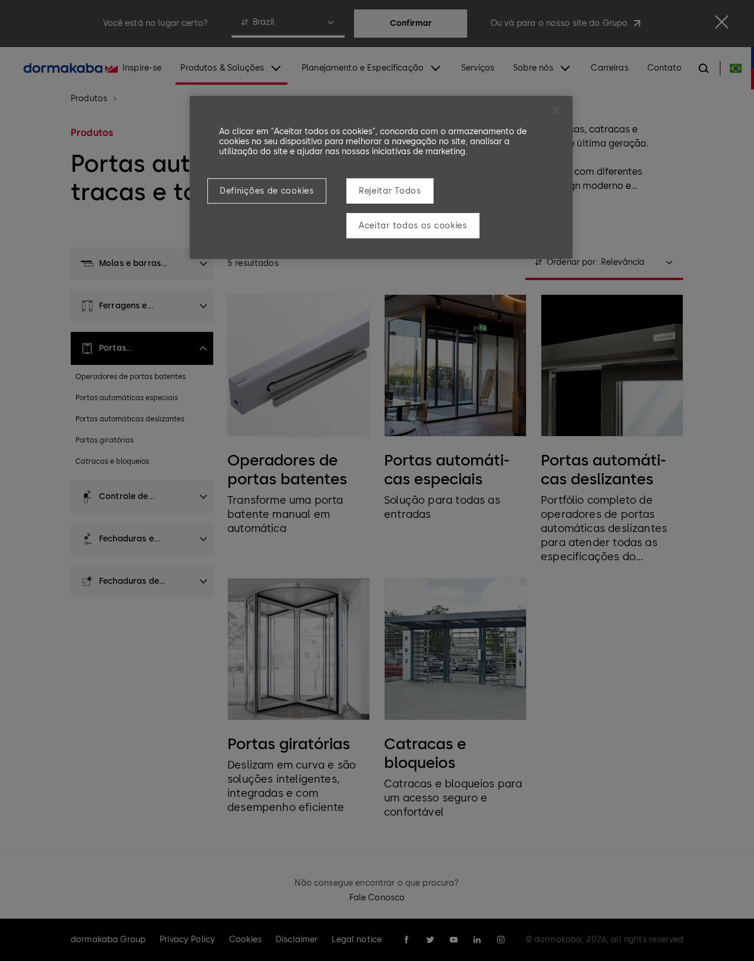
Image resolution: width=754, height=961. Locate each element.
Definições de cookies (267, 191)
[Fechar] (556, 110)
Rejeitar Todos (390, 191)
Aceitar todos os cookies (413, 226)
